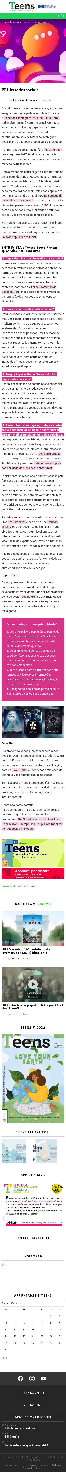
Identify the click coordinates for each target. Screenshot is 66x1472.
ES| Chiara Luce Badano (20, 1428)
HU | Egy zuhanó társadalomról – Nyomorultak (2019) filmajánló (26, 951)
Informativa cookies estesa (34, 1465)
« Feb (4, 1358)
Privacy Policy (10, 1465)
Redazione (57, 1465)
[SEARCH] (62, 16)
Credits (39, 1468)
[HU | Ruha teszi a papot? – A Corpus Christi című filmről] (33, 984)
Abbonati (27, 1468)
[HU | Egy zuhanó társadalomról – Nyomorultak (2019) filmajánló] (33, 928)
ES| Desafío (12, 1436)
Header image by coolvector (14, 886)
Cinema (44, 904)
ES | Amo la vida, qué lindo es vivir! (26, 1445)
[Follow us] (57, 16)
